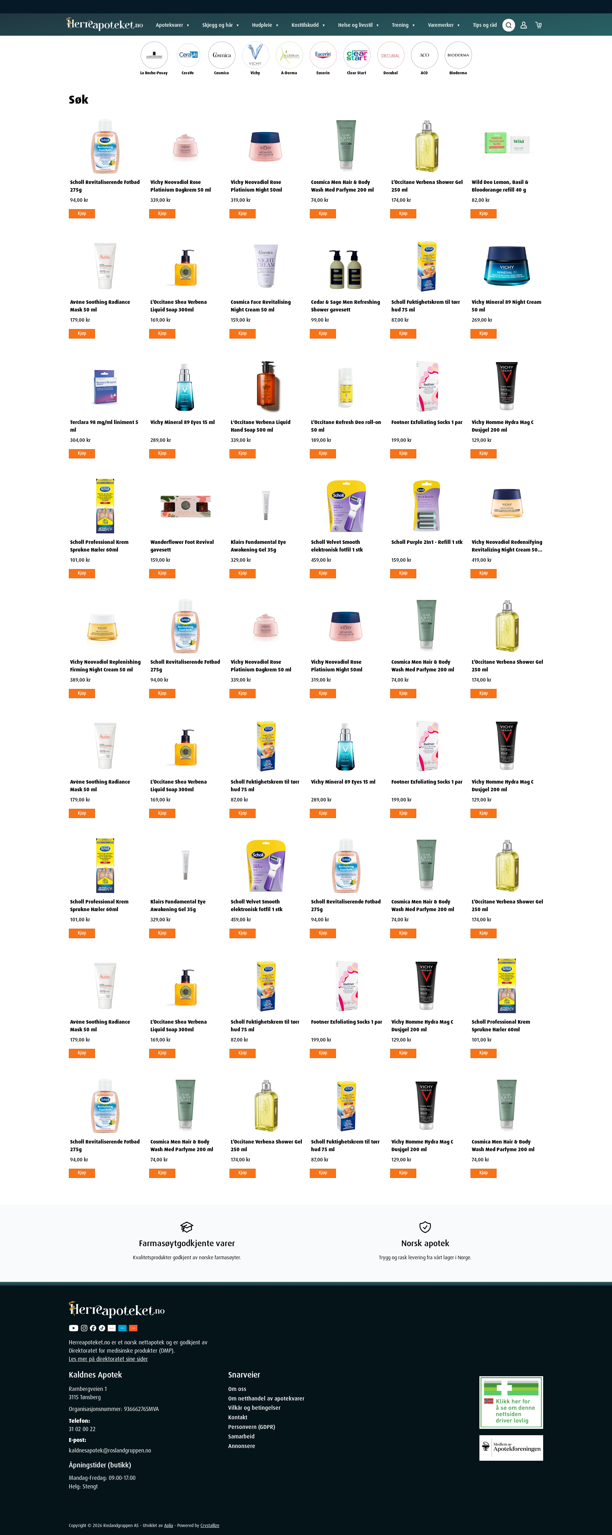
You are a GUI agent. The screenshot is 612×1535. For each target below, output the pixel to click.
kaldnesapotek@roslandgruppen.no (110, 1450)
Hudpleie (262, 25)
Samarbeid (241, 1436)
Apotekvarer (169, 25)
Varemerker (441, 25)
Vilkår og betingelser (254, 1407)
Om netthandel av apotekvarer (266, 1398)
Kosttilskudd (305, 25)
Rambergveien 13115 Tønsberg (88, 1393)
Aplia (168, 1525)
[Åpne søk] (508, 25)
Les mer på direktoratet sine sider (108, 1359)
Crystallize (209, 1525)
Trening (400, 25)
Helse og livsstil (355, 25)
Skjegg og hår (217, 25)
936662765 (136, 1409)
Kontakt (237, 1417)
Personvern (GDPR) (251, 1426)
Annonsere (241, 1446)
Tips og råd (485, 25)
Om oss (237, 1388)
